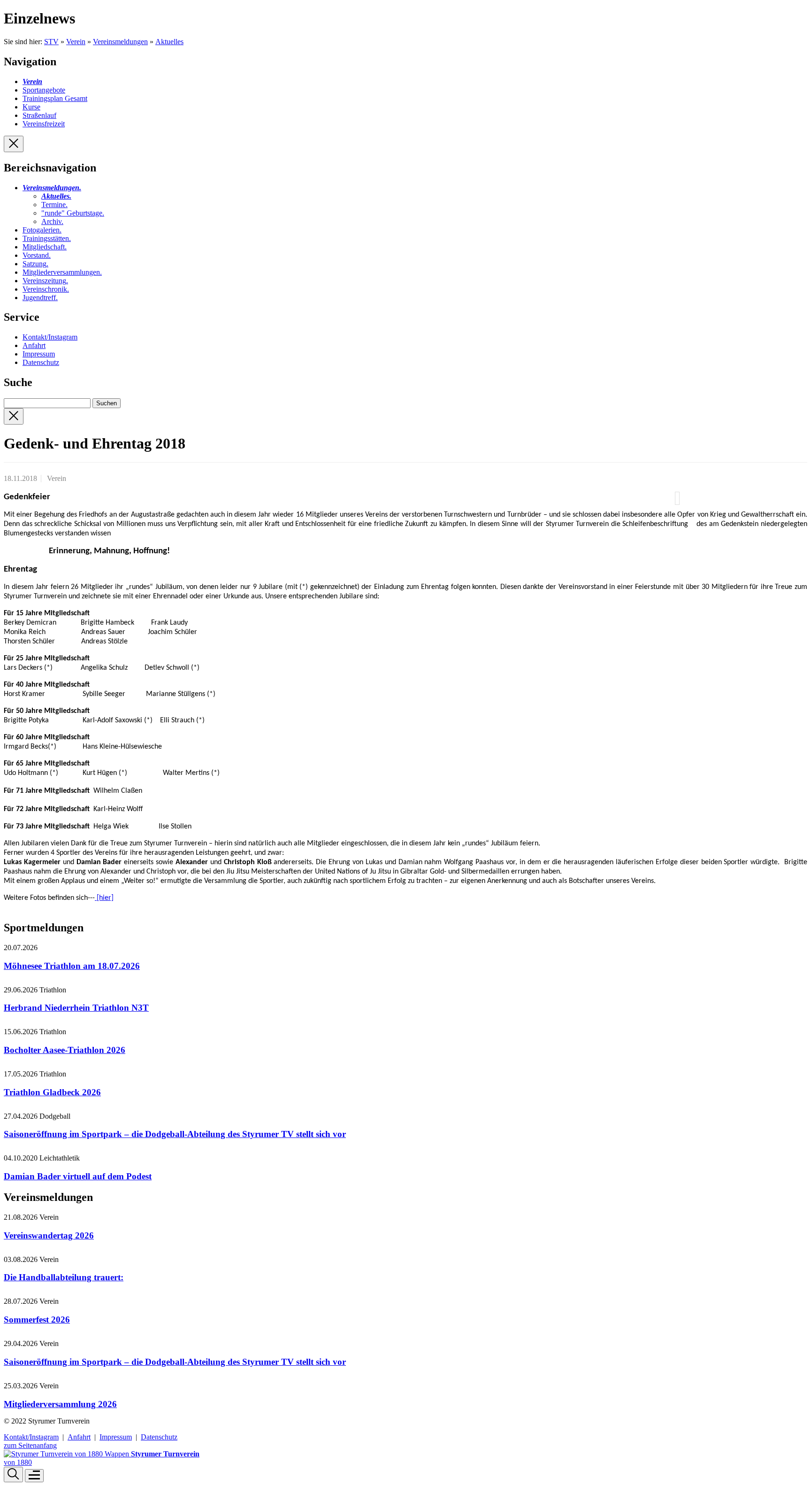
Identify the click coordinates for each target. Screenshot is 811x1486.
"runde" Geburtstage (72, 213)
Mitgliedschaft (45, 247)
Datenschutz (41, 362)
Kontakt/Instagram (50, 337)
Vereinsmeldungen (120, 42)
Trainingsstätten (47, 238)
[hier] (104, 898)
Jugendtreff (40, 298)
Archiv (52, 221)
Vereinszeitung (45, 281)
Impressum (39, 354)
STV (51, 42)
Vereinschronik (46, 289)
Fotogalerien (42, 230)
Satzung (35, 264)
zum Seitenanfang (30, 1445)
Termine (54, 205)
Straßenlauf (39, 115)
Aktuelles (169, 42)
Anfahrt (34, 345)
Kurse (31, 107)
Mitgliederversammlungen (62, 272)
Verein (75, 42)
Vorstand (37, 255)
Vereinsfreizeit (44, 124)
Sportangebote (44, 90)
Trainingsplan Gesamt (55, 98)
